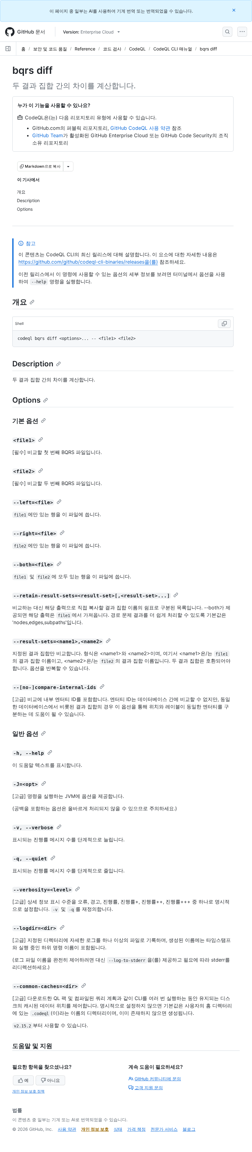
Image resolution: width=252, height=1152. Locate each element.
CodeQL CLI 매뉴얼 (172, 48)
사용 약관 (67, 1129)
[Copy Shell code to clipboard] (224, 323)
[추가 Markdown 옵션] (68, 166)
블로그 (189, 1129)
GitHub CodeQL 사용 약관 (140, 128)
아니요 (53, 1080)
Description (32, 363)
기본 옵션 (25, 421)
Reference (85, 48)
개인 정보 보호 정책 (28, 1091)
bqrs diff (208, 48)
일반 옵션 (25, 733)
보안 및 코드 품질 (50, 48)
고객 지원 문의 (149, 1087)
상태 (118, 1129)
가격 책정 (136, 1129)
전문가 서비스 (164, 1129)
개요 (19, 301)
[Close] (234, 10)
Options (26, 400)
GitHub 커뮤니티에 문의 (158, 1078)
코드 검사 (112, 48)
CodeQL (137, 48)
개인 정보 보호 (95, 1129)
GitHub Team (47, 135)
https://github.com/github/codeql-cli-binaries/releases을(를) (88, 262)
